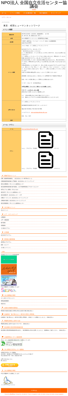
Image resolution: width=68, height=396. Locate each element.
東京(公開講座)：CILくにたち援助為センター (12, 184)
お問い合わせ (6, 17)
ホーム (4, 13)
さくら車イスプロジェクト (8, 298)
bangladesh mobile (36, 394)
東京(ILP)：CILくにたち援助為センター (11, 192)
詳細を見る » (30, 310)
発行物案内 (44, 13)
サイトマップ (56, 13)
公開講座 (3, 217)
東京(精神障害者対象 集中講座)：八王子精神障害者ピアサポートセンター (20, 186)
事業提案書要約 (5, 301)
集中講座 (3, 222)
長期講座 (3, 225)
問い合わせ (4, 360)
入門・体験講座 (5, 220)
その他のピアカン (5, 228)
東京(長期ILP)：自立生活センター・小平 (11, 195)
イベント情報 (15, 13)
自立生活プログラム (6, 235)
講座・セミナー (5, 244)
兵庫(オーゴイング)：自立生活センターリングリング (14, 197)
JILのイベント (4, 210)
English (34, 9)
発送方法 (3, 303)
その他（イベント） (6, 247)
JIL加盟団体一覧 (29, 13)
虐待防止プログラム (6, 242)
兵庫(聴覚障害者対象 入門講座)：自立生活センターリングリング (17, 181)
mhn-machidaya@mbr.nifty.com (39, 112)
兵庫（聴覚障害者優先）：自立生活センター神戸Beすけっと (16, 178)
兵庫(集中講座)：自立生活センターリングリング (13, 200)
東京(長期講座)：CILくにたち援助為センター (12, 203)
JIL (36, 390)
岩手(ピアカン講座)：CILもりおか (9, 189)
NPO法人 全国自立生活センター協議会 (34, 4)
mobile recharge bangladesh (57, 394)
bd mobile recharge (45, 394)
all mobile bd (24, 394)
